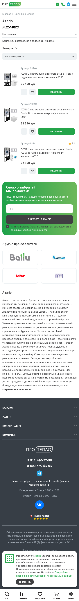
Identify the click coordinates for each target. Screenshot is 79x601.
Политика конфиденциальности (39, 550)
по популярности (14, 56)
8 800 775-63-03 (39, 466)
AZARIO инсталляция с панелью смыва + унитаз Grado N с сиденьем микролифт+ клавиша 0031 (47, 113)
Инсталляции (39, 34)
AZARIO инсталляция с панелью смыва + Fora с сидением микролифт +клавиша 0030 (47, 75)
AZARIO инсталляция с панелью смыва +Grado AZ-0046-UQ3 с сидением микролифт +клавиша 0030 (47, 152)
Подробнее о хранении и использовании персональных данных (44, 574)
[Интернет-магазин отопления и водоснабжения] (12, 4)
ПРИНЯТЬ (25, 581)
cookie (38, 555)
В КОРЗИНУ (56, 91)
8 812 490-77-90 (39, 460)
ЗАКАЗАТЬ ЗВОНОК (39, 219)
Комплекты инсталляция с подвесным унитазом (39, 40)
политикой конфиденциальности (29, 230)
